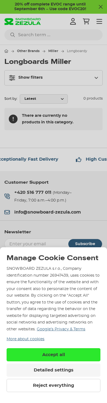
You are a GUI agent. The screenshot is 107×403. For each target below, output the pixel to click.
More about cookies (25, 339)
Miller (53, 51)
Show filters (30, 78)
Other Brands (28, 51)
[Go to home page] (6, 51)
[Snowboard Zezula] (22, 21)
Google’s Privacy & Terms (61, 329)
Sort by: (11, 99)
